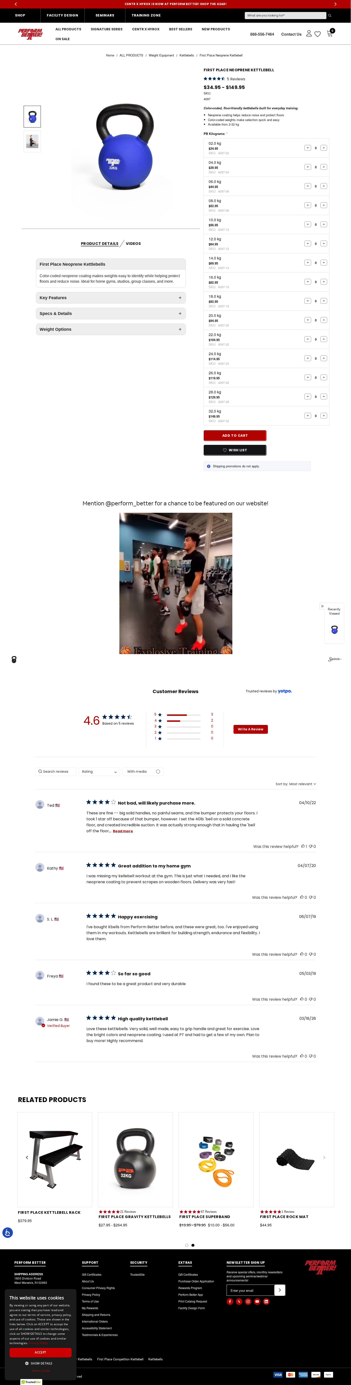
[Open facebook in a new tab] (230, 1301)
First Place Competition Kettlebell (120, 1359)
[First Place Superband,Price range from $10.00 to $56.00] (216, 1160)
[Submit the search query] (329, 15)
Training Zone (146, 15)
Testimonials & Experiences (100, 1335)
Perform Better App (190, 1294)
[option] (334, 631)
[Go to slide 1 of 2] (186, 1245)
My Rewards (90, 1308)
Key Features (53, 297)
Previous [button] (15, 4)
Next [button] (335, 4)
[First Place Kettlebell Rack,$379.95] (54, 1160)
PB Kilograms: (215, 133)
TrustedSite (137, 1274)
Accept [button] (40, 1352)
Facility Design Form (191, 1308)
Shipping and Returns (96, 1315)
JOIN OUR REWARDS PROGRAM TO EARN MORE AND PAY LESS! (175, 4)
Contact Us (291, 34)
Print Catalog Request (192, 1301)
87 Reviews (209, 1212)
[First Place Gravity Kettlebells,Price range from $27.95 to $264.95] (135, 1160)
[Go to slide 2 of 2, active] (192, 1245)
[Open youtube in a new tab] (257, 1301)
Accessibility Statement (97, 1328)
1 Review (288, 1212)
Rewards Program (190, 1288)
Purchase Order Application (196, 1281)
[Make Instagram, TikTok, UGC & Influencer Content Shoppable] (334, 660)
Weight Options (55, 329)
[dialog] (40, 1334)
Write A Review (250, 729)
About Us (88, 1281)
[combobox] (99, 771)
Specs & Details (56, 313)
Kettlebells (155, 1359)
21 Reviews (128, 1212)
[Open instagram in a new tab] (248, 1301)
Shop (20, 15)
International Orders (95, 1321)
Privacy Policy (91, 1294)
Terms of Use (90, 1301)
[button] (175, 583)
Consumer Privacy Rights (98, 1288)
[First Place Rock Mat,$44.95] (296, 1160)
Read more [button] (123, 831)
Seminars (105, 15)
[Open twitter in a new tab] (239, 1301)
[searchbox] (55, 771)
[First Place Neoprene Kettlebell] (334, 629)
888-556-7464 (262, 34)
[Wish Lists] (317, 34)
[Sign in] (307, 33)
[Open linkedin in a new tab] (266, 1301)
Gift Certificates (91, 1274)
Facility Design (62, 15)
